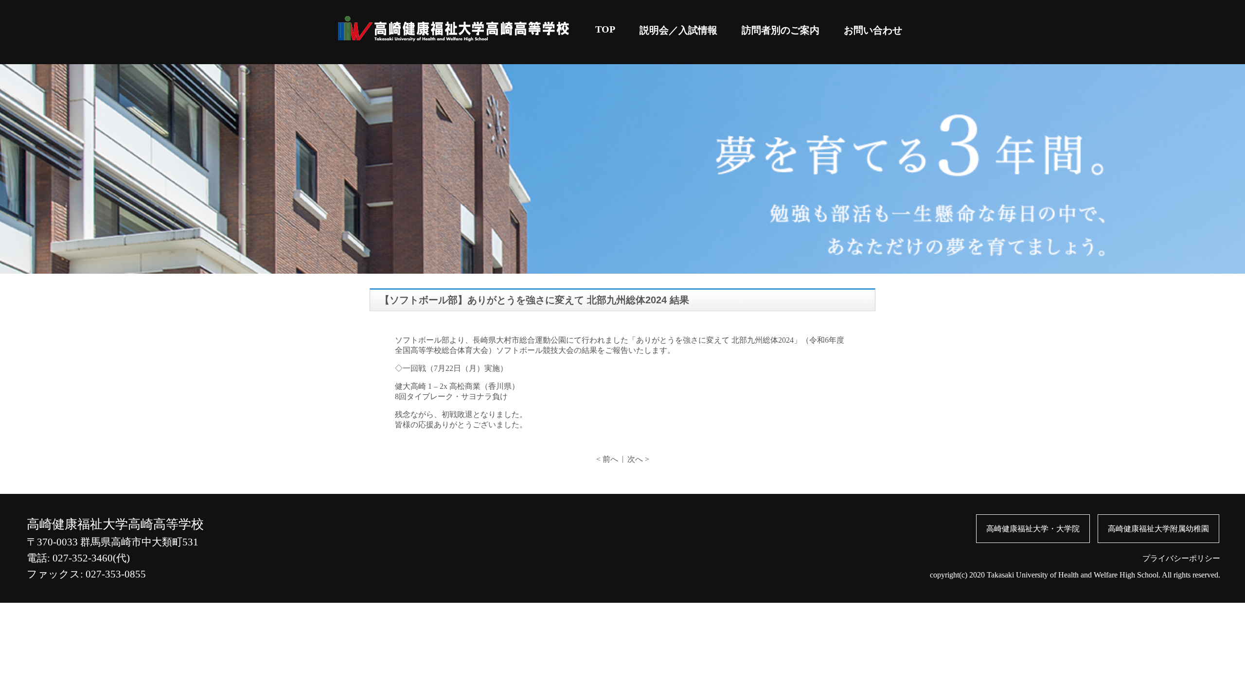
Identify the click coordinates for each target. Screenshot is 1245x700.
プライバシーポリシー (1181, 558)
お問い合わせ (873, 30)
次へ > (638, 459)
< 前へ (607, 459)
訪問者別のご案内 (780, 30)
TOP (605, 29)
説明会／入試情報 (678, 30)
